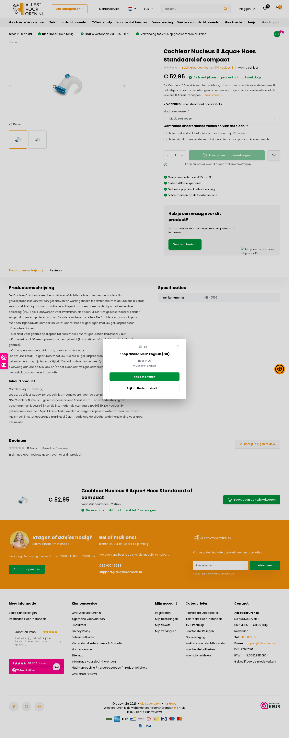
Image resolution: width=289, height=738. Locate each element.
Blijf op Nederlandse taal (144, 388)
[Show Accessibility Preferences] (279, 369)
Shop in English (144, 377)
